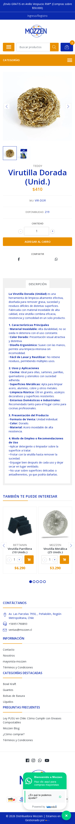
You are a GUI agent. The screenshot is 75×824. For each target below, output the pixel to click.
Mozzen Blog (11, 728)
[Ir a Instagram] (33, 760)
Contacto (8, 649)
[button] (30, 581)
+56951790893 (18, 624)
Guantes (8, 690)
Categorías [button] (11, 60)
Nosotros (9, 655)
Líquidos (8, 702)
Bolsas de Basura (14, 696)
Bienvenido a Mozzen (48, 777)
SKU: (31, 200)
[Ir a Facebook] (27, 760)
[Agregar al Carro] (29, 559)
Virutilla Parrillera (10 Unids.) (20, 550)
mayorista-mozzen (14, 661)
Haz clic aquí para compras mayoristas (46, 783)
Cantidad (37, 223)
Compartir (37, 254)
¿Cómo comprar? (13, 734)
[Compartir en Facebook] (19, 259)
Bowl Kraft (9, 684)
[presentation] (7, 106)
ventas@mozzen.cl (20, 630)
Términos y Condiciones (18, 667)
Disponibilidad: (35, 212)
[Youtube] (47, 760)
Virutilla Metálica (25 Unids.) (55, 550)
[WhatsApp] (39, 760)
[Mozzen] (36, 31)
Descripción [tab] (38, 284)
